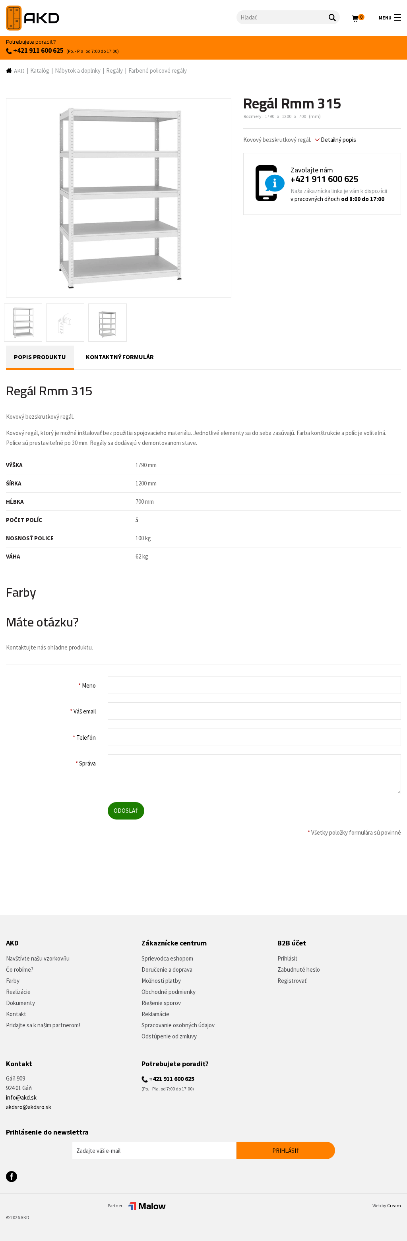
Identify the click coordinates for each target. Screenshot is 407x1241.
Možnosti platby (161, 980)
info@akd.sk (21, 1097)
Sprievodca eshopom (167, 958)
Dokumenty (20, 1003)
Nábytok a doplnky (78, 70)
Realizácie (18, 992)
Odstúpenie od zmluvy (169, 1036)
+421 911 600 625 (38, 50)
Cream (394, 1205)
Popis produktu (40, 357)
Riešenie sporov (161, 1003)
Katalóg (39, 70)
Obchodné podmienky (168, 992)
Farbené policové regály (157, 70)
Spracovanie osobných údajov (178, 1025)
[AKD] (121, 18)
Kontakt (16, 1014)
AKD (19, 71)
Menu (385, 18)
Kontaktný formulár (120, 357)
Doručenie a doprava (166, 969)
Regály (114, 70)
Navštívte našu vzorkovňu (38, 958)
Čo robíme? (19, 969)
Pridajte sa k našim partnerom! (43, 1025)
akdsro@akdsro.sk (28, 1107)
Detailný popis (338, 139)
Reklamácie (155, 1014)
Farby (12, 980)
